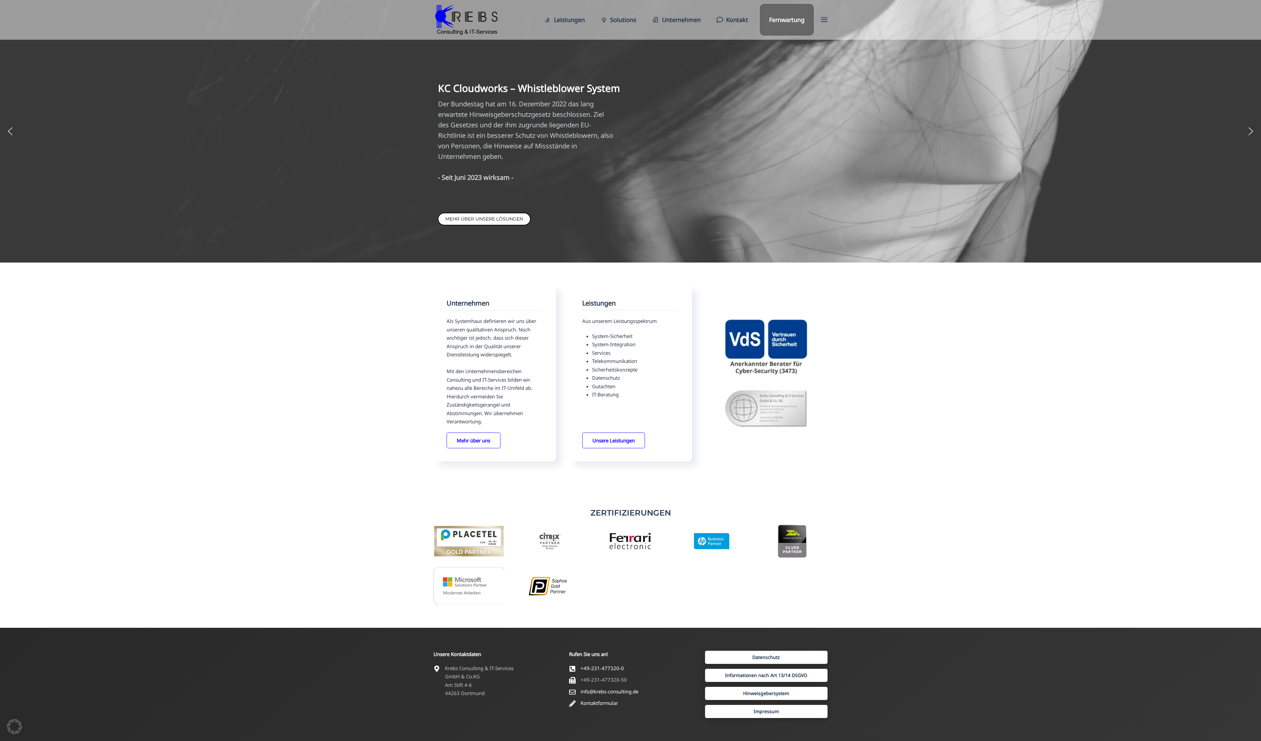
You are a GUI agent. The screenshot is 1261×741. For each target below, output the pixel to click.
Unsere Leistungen (613, 440)
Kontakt (737, 20)
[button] (824, 19)
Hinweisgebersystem (766, 693)
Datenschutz (766, 657)
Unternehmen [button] (681, 20)
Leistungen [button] (569, 20)
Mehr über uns (473, 440)
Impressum (766, 711)
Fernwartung (787, 20)
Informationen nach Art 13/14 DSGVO (766, 675)
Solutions (623, 20)
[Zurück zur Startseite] (466, 19)
